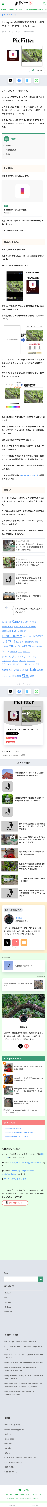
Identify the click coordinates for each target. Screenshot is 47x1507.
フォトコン (6, 660)
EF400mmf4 (7, 626)
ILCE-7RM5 (8, 641)
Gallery (19, 9)
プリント (22, 661)
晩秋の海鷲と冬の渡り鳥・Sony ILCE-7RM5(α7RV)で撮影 (19, 1393)
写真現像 (5, 670)
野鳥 (25, 675)
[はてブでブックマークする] (28, 80)
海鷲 (27, 670)
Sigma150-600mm (26, 646)
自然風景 (40, 670)
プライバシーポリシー (13, 1462)
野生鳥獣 (16, 676)
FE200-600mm (12, 636)
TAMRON (13, 652)
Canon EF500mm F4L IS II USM (16, 1136)
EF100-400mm (30, 621)
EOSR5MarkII (6, 631)
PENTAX (5, 646)
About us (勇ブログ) (13, 1425)
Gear (7, 1297)
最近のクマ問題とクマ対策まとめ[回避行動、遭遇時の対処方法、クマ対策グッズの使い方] (23, 1385)
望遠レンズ (18, 669)
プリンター (15, 661)
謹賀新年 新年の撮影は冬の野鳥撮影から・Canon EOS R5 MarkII (21, 1369)
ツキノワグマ (9, 656)
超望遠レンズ (6, 676)
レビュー (19, 664)
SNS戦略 (39, 646)
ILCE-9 (19, 641)
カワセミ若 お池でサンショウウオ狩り (20, 1341)
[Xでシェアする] (10, 80)
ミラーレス (31, 661)
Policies (8, 1443)
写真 (37, 664)
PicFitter (9, 145)
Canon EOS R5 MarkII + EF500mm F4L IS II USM (24, 1362)
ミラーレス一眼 (8, 664)
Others (16, 751)
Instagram (29, 641)
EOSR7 (15, 630)
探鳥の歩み (9, 1467)
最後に (8, 154)
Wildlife (8, 1311)
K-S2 (36, 642)
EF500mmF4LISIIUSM (25, 626)
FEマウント (27, 636)
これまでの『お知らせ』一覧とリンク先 (20, 1457)
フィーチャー (33, 657)
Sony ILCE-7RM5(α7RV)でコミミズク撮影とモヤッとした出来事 (24, 1377)
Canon (17, 621)
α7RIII (20, 652)
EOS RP (23, 631)
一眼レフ (26, 664)
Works (11, 9)
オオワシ (26, 651)
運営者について (11, 1471)
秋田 (33, 669)
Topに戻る (9, 1494)
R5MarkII (13, 646)
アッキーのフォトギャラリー (16, 1179)
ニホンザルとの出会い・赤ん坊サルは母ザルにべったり (24, 1348)
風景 (32, 676)
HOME (25, 1489)
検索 (40, 1279)
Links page (9, 1439)
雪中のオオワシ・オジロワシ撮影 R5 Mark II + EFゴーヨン (24, 1356)
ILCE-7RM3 (38, 636)
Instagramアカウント (29, 475)
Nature (8, 1302)
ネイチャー (22, 656)
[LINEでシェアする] (36, 80)
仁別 (33, 664)
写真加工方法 (11, 150)
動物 (10, 670)
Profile (3, 9)
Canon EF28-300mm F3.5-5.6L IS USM (19, 1132)
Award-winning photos (34, 9)
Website (24, 947)
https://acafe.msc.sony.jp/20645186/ (25, 1162)
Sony (5, 651)
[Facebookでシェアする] (19, 80)
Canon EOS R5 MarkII (12, 1128)
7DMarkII (6, 621)
